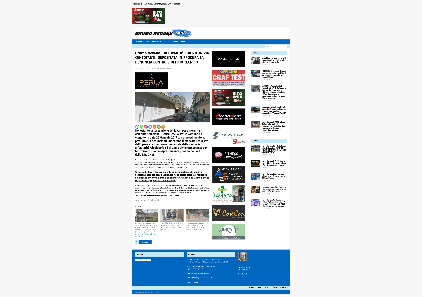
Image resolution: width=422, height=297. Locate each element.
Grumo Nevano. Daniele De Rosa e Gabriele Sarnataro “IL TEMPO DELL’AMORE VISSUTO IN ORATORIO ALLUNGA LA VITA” (274, 149)
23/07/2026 (266, 193)
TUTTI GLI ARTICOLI (154, 42)
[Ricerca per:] (276, 46)
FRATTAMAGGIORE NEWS (176, 42)
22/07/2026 (266, 208)
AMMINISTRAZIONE (165, 68)
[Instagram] (146, 127)
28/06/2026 (266, 133)
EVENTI (255, 141)
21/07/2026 (266, 101)
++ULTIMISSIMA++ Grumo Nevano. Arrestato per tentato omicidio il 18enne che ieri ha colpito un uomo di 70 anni (274, 74)
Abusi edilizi (145, 242)
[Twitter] (150, 127)
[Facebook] (137, 127)
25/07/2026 (266, 180)
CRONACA (256, 53)
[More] (163, 127)
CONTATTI (139, 42)
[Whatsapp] (142, 127)
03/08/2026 (266, 167)
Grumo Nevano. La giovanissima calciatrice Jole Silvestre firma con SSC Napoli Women (274, 176)
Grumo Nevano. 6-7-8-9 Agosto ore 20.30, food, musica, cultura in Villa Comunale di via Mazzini (274, 163)
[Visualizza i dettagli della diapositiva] (148, 16)
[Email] (159, 127)
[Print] (154, 127)
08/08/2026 (266, 154)
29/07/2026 (266, 80)
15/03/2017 (141, 68)
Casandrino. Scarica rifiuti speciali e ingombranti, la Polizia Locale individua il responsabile (274, 60)
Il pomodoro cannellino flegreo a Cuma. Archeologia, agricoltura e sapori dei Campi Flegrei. (274, 189)
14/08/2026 (266, 65)
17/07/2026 (266, 116)
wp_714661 (152, 68)
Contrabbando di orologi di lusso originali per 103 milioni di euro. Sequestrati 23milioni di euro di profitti (171, 226)
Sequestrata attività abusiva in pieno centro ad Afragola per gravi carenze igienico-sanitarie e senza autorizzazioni (197, 226)
